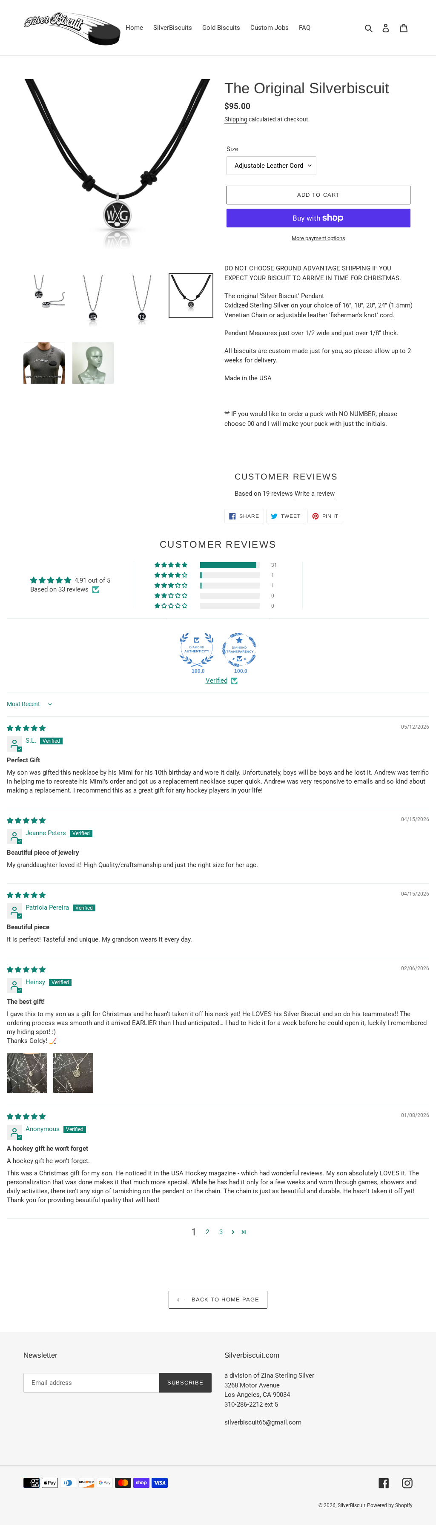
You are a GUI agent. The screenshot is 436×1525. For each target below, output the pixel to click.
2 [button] (207, 1232)
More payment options (318, 238)
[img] (26, 728)
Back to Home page (224, 1299)
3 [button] (221, 1232)
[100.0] (197, 650)
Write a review (315, 493)
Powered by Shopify (390, 1505)
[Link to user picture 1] (27, 1072)
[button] (172, 565)
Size (232, 149)
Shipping (235, 119)
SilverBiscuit (351, 1505)
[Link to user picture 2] (73, 1072)
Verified (216, 680)
